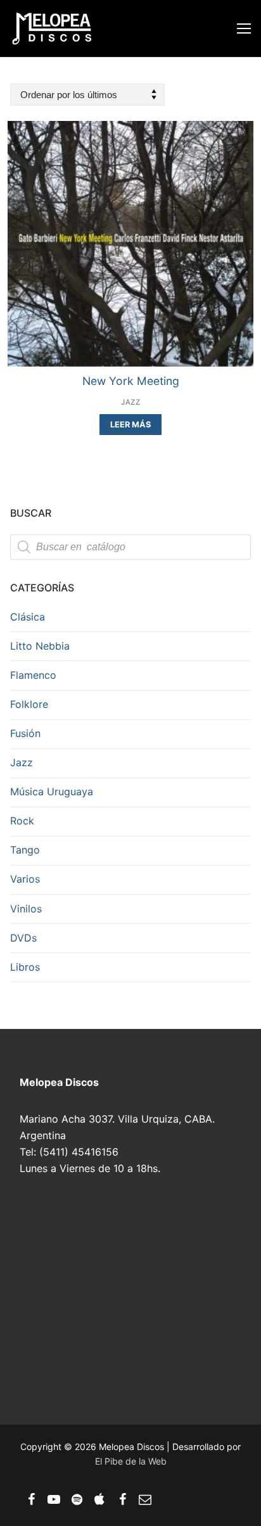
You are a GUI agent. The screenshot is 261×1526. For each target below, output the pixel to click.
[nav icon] (244, 28)
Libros (25, 967)
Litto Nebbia (40, 646)
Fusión (25, 733)
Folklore (29, 704)
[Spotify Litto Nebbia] (76, 1499)
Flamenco (33, 675)
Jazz (130, 402)
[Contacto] (145, 1499)
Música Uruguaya (51, 791)
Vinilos (26, 908)
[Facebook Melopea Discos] (31, 1499)
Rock (22, 820)
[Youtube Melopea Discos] (53, 1499)
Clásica (27, 616)
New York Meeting (130, 381)
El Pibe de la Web (131, 1461)
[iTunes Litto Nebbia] (99, 1499)
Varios (25, 879)
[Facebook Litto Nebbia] (122, 1499)
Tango (25, 849)
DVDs (23, 937)
